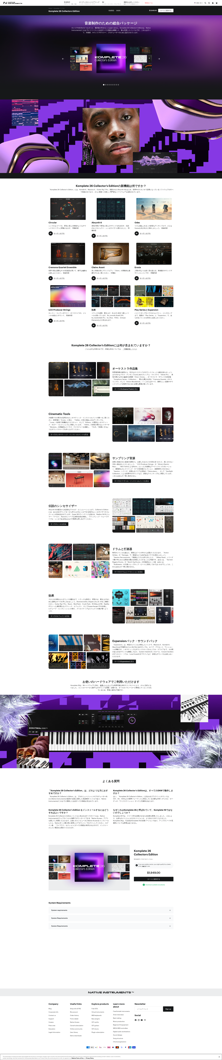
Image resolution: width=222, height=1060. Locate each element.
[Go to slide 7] (116, 84)
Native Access (74, 1022)
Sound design (117, 1035)
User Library (74, 1032)
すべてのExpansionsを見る (124, 661)
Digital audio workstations (121, 1031)
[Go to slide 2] (105, 84)
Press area (52, 1025)
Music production (119, 1021)
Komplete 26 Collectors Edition (64, 11)
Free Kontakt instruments (121, 1011)
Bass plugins (96, 1018)
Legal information (54, 1032)
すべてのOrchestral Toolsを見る (126, 389)
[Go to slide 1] (103, 84)
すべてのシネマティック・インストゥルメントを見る (69, 434)
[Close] (219, 1057)
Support (51, 1018)
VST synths (95, 1022)
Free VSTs (95, 1008)
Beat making (117, 1018)
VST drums (95, 1029)
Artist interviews (118, 1014)
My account (74, 1012)
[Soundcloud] (145, 1020)
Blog (50, 1008)
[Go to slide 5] (112, 84)
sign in (144, 866)
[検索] (205, 3)
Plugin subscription (98, 1032)
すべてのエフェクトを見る (60, 616)
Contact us (52, 1015)
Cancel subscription (76, 1025)
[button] (57, 233)
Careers (51, 1022)
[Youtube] (142, 1020)
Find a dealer (74, 1018)
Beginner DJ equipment (120, 1025)
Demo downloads (76, 1035)
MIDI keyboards (97, 1015)
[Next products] (159, 59)
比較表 (118, 10)
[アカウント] (213, 3)
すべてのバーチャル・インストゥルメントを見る (131, 481)
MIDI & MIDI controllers (120, 1028)
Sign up (168, 1009)
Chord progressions (119, 1041)
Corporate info (53, 1012)
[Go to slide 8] (118, 84)
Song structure (118, 1038)
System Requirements (59, 918)
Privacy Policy (90, 1058)
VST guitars (95, 1025)
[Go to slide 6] (114, 84)
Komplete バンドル (59, 8)
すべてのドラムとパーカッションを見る (128, 572)
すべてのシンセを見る (58, 524)
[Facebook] (136, 1020)
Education (52, 1029)
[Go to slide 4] (110, 84)
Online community (76, 1029)
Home (50, 8)
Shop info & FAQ (75, 1008)
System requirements (59, 910)
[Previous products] (63, 59)
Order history (74, 1015)
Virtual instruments (98, 1012)
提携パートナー (105, 685)
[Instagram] (139, 1020)
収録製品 (111, 10)
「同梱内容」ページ (130, 349)
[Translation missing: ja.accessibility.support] (209, 3)
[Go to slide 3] (108, 84)
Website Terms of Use (78, 1058)
